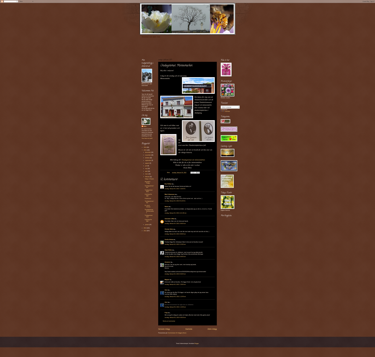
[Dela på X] (195, 173)
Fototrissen (148, 198)
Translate (227, 111)
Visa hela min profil (147, 138)
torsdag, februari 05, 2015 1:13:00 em (175, 307)
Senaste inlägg (164, 329)
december (148, 152)
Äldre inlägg (212, 329)
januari (147, 224)
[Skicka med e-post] (191, 173)
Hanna (166, 206)
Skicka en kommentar (169, 321)
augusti (147, 163)
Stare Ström (168, 250)
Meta (145, 126)
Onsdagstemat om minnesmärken (193, 160)
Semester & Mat (169, 218)
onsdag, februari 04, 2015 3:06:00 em (175, 234)
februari (147, 176)
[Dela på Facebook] (197, 173)
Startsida (188, 329)
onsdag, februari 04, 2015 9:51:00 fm (175, 201)
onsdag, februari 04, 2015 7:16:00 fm (175, 188)
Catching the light (148, 195)
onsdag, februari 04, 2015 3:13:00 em (175, 244)
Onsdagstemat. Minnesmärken (149, 211)
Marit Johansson (170, 194)
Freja (166, 312)
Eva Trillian (168, 184)
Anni (166, 290)
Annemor (167, 262)
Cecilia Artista (169, 239)
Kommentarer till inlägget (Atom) (177, 333)
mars (146, 174)
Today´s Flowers (149, 179)
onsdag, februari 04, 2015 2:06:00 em (175, 223)
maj (146, 168)
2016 (145, 147)
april (146, 171)
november (148, 155)
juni (146, 166)
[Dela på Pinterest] (199, 173)
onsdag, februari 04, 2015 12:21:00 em (175, 213)
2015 (145, 150)
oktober (147, 158)
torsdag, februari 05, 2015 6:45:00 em (175, 317)
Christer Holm (169, 229)
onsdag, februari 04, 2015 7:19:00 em (175, 284)
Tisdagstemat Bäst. (148, 190)
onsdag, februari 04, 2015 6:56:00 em (175, 274)
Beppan (167, 279)
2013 (145, 230)
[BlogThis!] (193, 173)
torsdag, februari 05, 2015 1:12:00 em (175, 296)
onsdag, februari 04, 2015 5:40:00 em (175, 256)
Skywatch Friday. (147, 182)
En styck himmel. (148, 206)
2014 (145, 228)
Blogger (196, 343)
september (148, 160)
